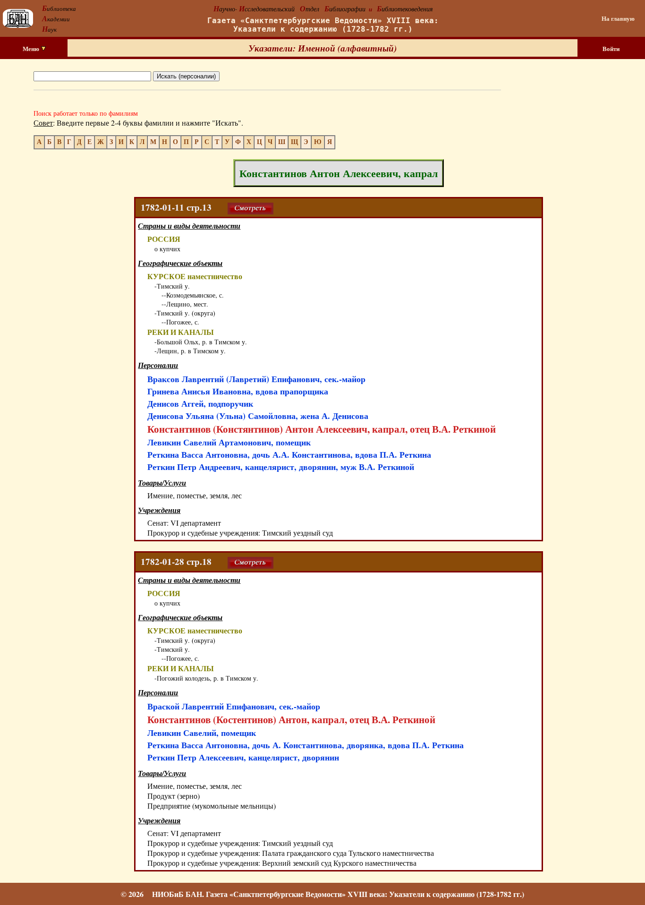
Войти (611, 48)
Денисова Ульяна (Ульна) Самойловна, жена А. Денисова (257, 416)
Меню (32, 48)
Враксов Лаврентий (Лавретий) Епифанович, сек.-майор (256, 379)
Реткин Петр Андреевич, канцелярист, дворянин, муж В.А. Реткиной (280, 467)
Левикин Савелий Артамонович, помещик (229, 442)
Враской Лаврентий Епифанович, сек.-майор (233, 706)
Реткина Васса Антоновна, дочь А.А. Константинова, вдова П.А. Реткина (289, 454)
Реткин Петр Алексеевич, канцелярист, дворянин (243, 757)
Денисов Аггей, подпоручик (200, 403)
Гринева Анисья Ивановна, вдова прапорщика (237, 391)
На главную (618, 18)
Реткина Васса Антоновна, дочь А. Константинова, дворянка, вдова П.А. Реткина (305, 745)
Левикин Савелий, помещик (201, 732)
